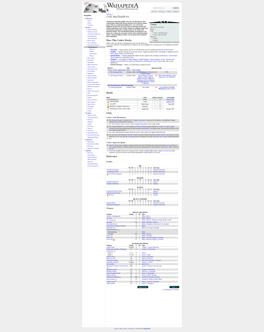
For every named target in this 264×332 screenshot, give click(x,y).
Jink (177, 128)
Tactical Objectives (116, 57)
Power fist (110, 237)
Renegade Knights (93, 95)
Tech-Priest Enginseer (115, 174)
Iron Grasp (149, 228)
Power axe (110, 235)
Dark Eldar (91, 60)
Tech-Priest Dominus (113, 170)
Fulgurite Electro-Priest (113, 193)
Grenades (90, 161)
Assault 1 (144, 247)
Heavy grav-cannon (112, 260)
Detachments (160, 50)
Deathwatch (91, 62)
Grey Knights (91, 71)
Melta (160, 279)
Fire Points (159, 126)
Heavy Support (119, 53)
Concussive (149, 224)
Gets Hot (153, 275)
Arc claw (109, 218)
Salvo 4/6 (144, 260)
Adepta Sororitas (92, 29)
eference (153, 37)
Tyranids (90, 108)
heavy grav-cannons (162, 136)
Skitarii (90, 97)
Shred (148, 216)
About (89, 21)
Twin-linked (151, 249)
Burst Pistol (145, 264)
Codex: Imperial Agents (160, 35)
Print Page (131, 328)
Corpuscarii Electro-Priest (114, 191)
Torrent (150, 262)
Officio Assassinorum (93, 91)
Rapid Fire (145, 271)
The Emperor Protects (116, 75)
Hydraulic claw (111, 228)
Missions (90, 153)
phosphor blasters (160, 135)
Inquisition (91, 80)
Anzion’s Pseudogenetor (114, 216)
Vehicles (169, 11)
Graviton (158, 260)
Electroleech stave (112, 224)
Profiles (92, 51)
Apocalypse (91, 142)
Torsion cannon (111, 281)
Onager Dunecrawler (139, 120)
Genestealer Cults (92, 69)
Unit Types (162, 11)
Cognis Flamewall (153, 247)
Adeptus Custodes (93, 32)
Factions (88, 27)
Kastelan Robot (111, 203)
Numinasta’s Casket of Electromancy (117, 266)
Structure (92, 49)
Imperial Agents (92, 75)
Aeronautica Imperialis (94, 34)
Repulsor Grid (148, 128)
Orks (89, 93)
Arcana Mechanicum (122, 61)
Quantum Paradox (154, 277)
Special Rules (93, 53)
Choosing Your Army (93, 135)
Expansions (89, 140)
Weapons (176, 11)
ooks (152, 29)
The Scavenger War (116, 72)
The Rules (88, 113)
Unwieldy (156, 228)
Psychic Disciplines (93, 166)
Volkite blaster (111, 283)
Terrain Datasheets (93, 164)
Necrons (90, 89)
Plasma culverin (111, 275)
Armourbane (149, 256)
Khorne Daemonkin (93, 82)
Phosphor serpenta (112, 269)
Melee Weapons (92, 159)
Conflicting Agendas (116, 87)
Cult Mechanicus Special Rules (168, 55)
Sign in (116, 328)
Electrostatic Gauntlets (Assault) (116, 226)
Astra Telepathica (92, 38)
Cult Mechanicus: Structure (171, 290)
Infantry (155, 170)
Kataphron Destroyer (113, 183)
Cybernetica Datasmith (113, 205)
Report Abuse (123, 328)
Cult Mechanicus (142, 72)
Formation (117, 124)
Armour (163, 59)
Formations (170, 50)
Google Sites (146, 328)
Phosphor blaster (111, 271)
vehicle (127, 126)
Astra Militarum (92, 36)
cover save (119, 136)
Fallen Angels (91, 67)
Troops (131, 53)
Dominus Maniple (117, 120)
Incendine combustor (113, 262)
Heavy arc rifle (111, 258)
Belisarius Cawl (113, 171)
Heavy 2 (144, 258)
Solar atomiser (111, 279)
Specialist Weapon (151, 237)
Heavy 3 (144, 273)
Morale (90, 124)
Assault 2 (144, 249)
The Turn (154, 11)
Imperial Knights (92, 78)
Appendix (88, 151)
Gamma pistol (111, 256)
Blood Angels (91, 40)
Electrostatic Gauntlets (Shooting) (116, 249)
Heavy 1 (144, 253)
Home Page (89, 18)
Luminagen (131, 136)
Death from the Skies (93, 144)
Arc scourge (110, 220)
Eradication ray (111, 251)
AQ (152, 31)
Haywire (148, 218)
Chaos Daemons (92, 43)
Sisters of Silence (92, 100)
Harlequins (91, 73)
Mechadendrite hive (112, 229)
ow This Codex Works (157, 27)
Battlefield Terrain (93, 133)
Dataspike (109, 222)
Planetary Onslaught (93, 148)
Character (161, 170)
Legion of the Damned (94, 84)
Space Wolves (91, 104)
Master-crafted (167, 220)
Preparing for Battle (93, 137)
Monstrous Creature (159, 203)
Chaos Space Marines (94, 45)
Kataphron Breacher (112, 182)
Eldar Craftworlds (92, 64)
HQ (125, 53)
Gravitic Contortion (153, 281)
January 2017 (170, 99)
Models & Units (92, 115)
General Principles (93, 117)
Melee (143, 216)
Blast (149, 255)
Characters (90, 130)
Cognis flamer (111, 247)
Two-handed (165, 224)
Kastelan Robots (141, 126)
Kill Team (90, 146)
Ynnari (89, 111)
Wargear (92, 56)
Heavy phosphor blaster (113, 273)
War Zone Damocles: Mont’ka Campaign (120, 85)
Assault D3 (145, 277)
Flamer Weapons (155, 59)
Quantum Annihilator (113, 277)
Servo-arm (110, 239)
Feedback (90, 25)
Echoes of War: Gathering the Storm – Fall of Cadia (124, 70)
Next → (174, 287)
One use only (157, 266)
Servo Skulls (168, 147)
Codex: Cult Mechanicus (161, 33)
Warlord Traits (129, 57)
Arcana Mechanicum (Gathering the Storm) (144, 61)
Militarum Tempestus (93, 86)
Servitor (111, 195)
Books (89, 23)
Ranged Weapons (92, 157)
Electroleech (157, 224)
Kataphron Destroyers (127, 135)
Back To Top (143, 287)
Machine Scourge (157, 220)
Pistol (143, 256)
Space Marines (92, 102)
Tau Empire (91, 106)
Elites (112, 53)
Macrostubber (110, 264)
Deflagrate (151, 283)
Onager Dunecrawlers (141, 124)
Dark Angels (91, 58)
